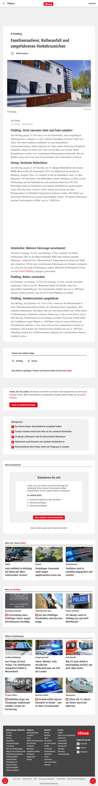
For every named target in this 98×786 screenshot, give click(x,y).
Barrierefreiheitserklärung (76, 779)
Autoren (9, 733)
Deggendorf (31, 757)
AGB (35, 779)
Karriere (9, 738)
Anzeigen (61, 749)
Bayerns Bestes (11, 765)
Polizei (10, 3)
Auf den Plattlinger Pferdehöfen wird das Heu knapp (48, 618)
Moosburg (30, 754)
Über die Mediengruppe (14, 749)
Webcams (61, 751)
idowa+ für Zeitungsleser (66, 735)
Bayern (46, 733)
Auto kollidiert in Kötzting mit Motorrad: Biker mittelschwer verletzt (18, 572)
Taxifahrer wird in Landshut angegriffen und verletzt (79, 572)
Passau (29, 759)
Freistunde (48, 749)
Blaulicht (47, 735)
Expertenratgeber (12, 767)
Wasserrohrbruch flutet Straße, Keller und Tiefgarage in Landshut (42, 447)
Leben (46, 757)
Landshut (30, 735)
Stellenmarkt (62, 743)
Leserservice (62, 741)
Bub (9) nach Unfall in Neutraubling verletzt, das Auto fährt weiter (79, 665)
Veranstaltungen (64, 754)
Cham (29, 738)
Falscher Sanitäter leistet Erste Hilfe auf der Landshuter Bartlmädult (43, 431)
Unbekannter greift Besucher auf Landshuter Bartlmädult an (40, 441)
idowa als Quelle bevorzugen (23, 405)
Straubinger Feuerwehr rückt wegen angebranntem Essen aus (48, 572)
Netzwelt (47, 765)
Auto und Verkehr (50, 762)
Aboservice (62, 738)
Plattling (30, 271)
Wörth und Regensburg (35, 741)
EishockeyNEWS (11, 757)
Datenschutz (27, 779)
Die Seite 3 (48, 741)
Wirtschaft (47, 754)
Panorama (48, 759)
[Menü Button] (3, 3)
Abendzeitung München (14, 754)
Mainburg (30, 749)
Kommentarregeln (12, 743)
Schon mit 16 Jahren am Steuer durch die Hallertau (78, 702)
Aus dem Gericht (50, 743)
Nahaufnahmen (49, 751)
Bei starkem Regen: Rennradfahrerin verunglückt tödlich (38, 426)
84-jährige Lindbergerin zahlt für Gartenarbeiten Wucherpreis (40, 436)
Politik (46, 746)
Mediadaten (61, 779)
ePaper (60, 733)
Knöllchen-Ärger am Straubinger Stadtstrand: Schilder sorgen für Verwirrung (17, 704)
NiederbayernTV (12, 762)
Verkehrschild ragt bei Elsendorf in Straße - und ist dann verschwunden (48, 702)
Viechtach (30, 746)
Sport (46, 738)
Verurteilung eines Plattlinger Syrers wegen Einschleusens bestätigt (18, 618)
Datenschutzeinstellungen (49, 784)
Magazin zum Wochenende (15, 751)
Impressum (17, 779)
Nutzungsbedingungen (47, 779)
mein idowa (67, 370)
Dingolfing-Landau (33, 751)
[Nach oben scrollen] (93, 781)
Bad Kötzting (31, 743)
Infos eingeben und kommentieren (49, 517)
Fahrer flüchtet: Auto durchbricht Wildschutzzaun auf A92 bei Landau (47, 666)
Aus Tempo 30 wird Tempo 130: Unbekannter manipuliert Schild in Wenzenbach (18, 666)
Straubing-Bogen (33, 733)
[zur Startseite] (84, 732)
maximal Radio (11, 759)
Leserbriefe (10, 746)
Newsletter (10, 741)
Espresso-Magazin (12, 770)
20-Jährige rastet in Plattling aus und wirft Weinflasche (77, 618)
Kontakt (9, 735)
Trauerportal (62, 746)
